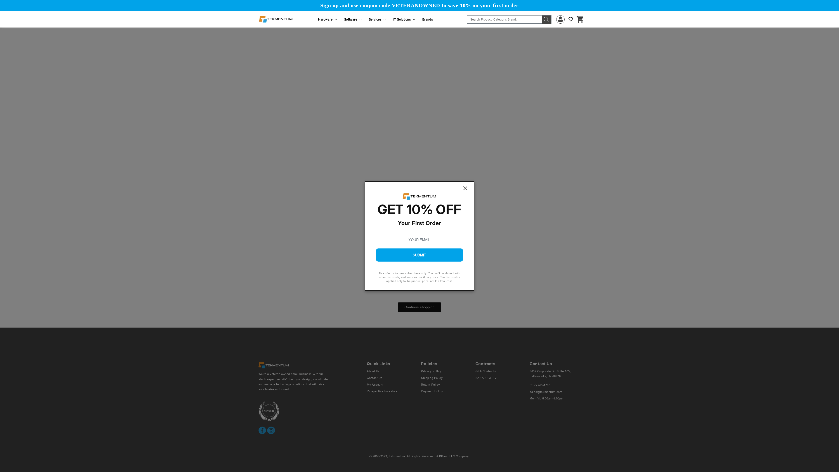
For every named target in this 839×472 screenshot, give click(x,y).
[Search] (546, 20)
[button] (328, 19)
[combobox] (509, 19)
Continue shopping (419, 307)
